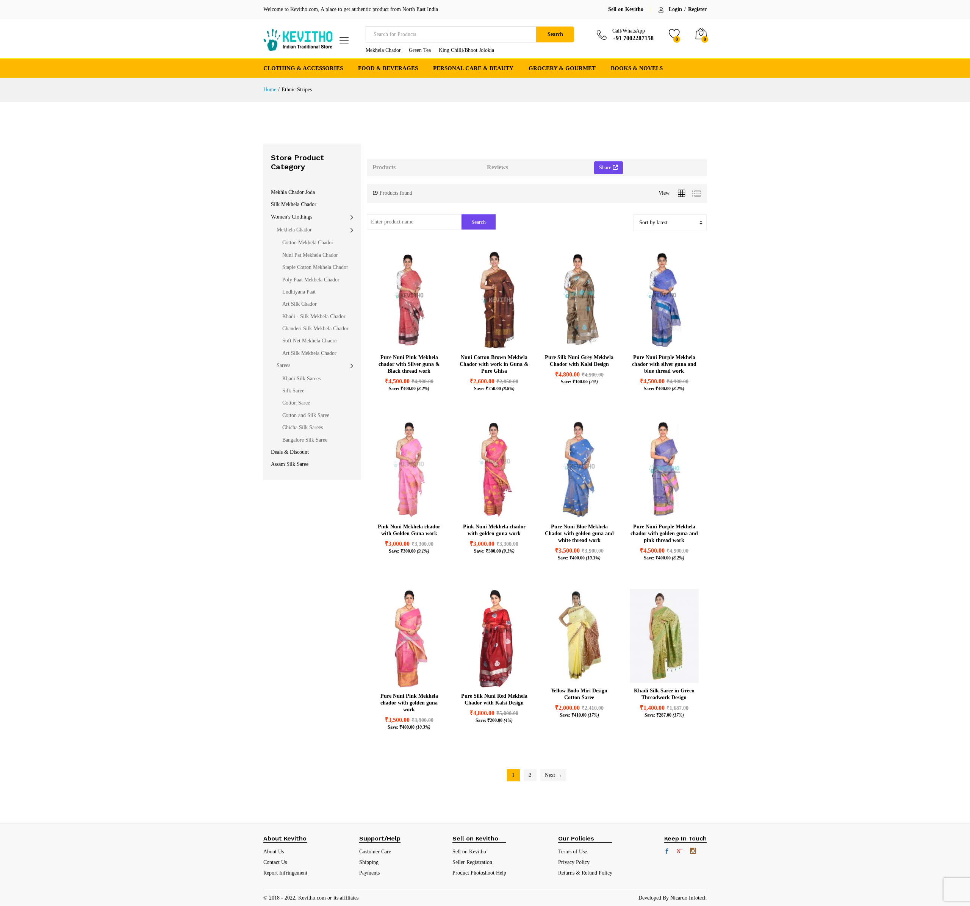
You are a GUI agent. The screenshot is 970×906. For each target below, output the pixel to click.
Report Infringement (285, 873)
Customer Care (375, 851)
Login (675, 9)
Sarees (283, 365)
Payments (369, 873)
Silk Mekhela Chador (293, 204)
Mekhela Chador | (385, 50)
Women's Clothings (291, 217)
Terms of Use (572, 851)
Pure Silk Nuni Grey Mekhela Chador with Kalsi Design (579, 361)
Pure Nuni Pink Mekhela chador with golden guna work (409, 702)
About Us (273, 851)
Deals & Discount (290, 452)
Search (555, 34)
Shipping (369, 862)
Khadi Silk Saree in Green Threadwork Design (664, 694)
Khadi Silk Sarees (301, 378)
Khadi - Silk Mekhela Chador (314, 316)
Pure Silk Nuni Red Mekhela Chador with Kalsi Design (494, 699)
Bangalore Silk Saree (304, 440)
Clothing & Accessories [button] (303, 68)
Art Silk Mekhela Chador (309, 353)
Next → (553, 775)
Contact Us (275, 862)
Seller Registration (472, 862)
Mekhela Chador (294, 230)
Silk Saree (293, 391)
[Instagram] (693, 851)
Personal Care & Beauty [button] (473, 68)
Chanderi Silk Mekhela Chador (315, 328)
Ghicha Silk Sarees (302, 427)
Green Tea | (421, 50)
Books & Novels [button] (637, 68)
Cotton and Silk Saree (305, 415)
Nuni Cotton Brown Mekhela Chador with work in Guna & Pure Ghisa (494, 364)
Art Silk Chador (299, 304)
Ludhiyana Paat (299, 292)
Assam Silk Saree (289, 464)
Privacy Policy (574, 862)
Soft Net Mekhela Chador (309, 341)
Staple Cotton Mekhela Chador (315, 267)
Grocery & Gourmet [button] (562, 68)
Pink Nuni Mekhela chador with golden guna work (494, 530)
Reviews (497, 167)
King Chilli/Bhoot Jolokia (466, 50)
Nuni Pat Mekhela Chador (310, 255)
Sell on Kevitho (625, 9)
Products (384, 167)
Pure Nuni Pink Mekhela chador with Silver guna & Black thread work (409, 364)
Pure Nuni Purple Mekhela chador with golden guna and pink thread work (664, 533)
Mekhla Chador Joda (293, 192)
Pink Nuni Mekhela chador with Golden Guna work (409, 530)
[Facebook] (666, 852)
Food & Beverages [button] (388, 68)
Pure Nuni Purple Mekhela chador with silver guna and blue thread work (664, 364)
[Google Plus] (679, 852)
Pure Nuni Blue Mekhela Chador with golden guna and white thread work (579, 533)
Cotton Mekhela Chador (307, 242)
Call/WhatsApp (628, 31)
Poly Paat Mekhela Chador (311, 280)
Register (697, 9)
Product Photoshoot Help (479, 873)
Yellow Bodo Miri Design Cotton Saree (579, 694)
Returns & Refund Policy (585, 873)
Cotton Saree (296, 403)
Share (606, 167)
